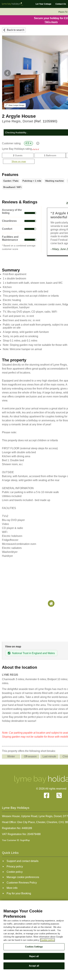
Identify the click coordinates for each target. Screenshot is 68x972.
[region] (34, 936)
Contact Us (60, 4)
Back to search (15, 30)
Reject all (34, 956)
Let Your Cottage (43, 4)
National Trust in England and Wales (33, 653)
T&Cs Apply (51, 22)
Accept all (34, 966)
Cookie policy (47, 940)
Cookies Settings (34, 946)
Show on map (19, 161)
